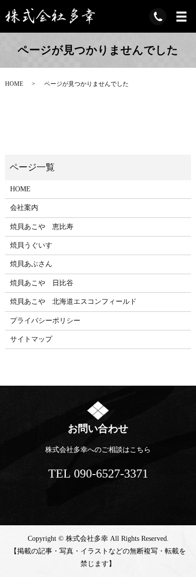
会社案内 (24, 207)
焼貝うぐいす (31, 245)
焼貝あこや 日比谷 (41, 283)
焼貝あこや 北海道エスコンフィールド (73, 301)
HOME (14, 83)
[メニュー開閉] (181, 17)
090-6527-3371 (111, 473)
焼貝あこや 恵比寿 (41, 226)
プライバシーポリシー (45, 320)
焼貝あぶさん (31, 264)
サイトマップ (31, 339)
